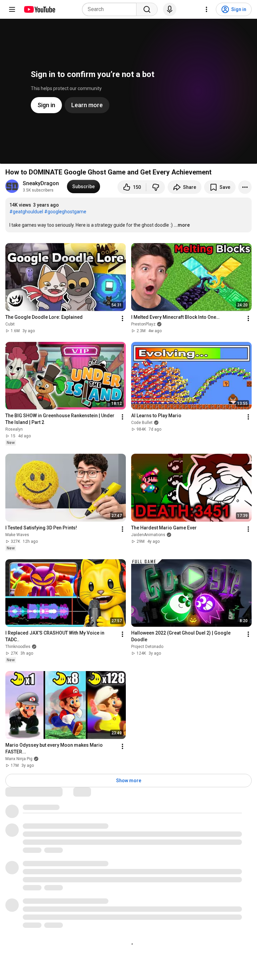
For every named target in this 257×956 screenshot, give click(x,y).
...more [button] (182, 225)
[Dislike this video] (155, 187)
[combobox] (111, 9)
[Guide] (12, 9)
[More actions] (245, 187)
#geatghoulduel (26, 211)
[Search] (147, 9)
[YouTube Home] (39, 9)
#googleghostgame (65, 211)
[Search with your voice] (169, 9)
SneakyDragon (41, 183)
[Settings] (206, 9)
